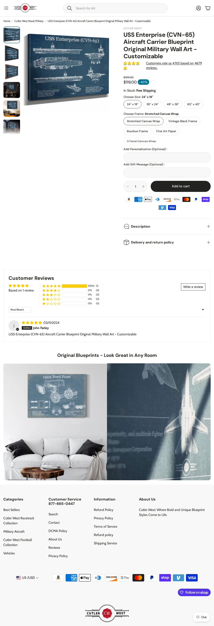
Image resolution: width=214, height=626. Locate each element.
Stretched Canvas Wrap (143, 121)
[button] (115, 8)
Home (6, 21)
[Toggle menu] (6, 8)
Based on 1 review (21, 290)
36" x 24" (152, 104)
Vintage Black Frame (182, 121)
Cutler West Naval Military (29, 21)
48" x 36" (173, 104)
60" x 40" (193, 104)
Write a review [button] (193, 287)
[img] (32, 323)
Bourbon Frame (137, 131)
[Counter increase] (143, 186)
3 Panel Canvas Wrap (141, 141)
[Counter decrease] (127, 186)
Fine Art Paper (166, 131)
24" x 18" (132, 104)
